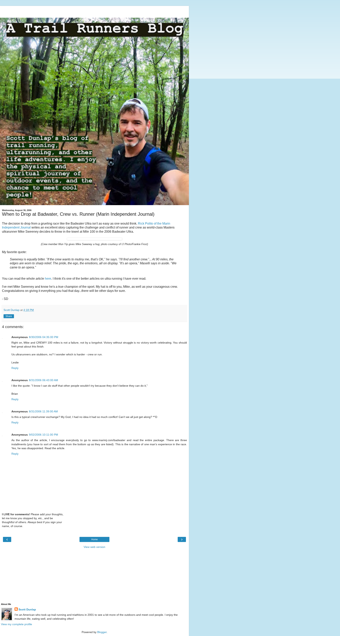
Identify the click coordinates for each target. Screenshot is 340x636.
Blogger (102, 632)
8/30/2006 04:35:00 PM (43, 337)
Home (94, 539)
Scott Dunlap (27, 609)
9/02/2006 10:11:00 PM (43, 434)
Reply (14, 368)
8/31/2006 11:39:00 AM (43, 411)
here (48, 278)
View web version (94, 546)
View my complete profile (16, 624)
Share (9, 316)
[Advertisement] (94, 11)
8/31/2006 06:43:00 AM (43, 380)
